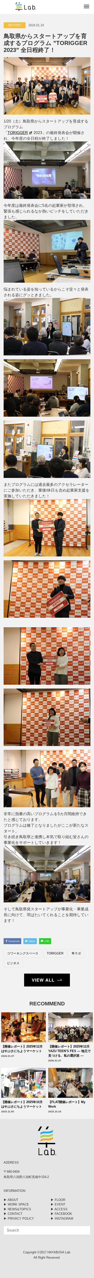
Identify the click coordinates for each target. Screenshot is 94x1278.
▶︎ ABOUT (11, 1200)
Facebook (14, 941)
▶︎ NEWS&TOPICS (17, 1209)
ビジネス (13, 963)
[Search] (83, 1230)
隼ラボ (76, 953)
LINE (46, 941)
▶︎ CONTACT (13, 1214)
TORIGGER (55, 953)
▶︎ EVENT (58, 1204)
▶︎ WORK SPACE (16, 1204)
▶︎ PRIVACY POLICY (19, 1218)
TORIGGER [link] (17, 133)
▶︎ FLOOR (58, 1200)
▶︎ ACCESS (59, 1209)
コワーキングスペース (22, 953)
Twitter (31, 941)
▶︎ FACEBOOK (61, 1214)
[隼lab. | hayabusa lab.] (18, 6)
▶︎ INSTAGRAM (62, 1218)
